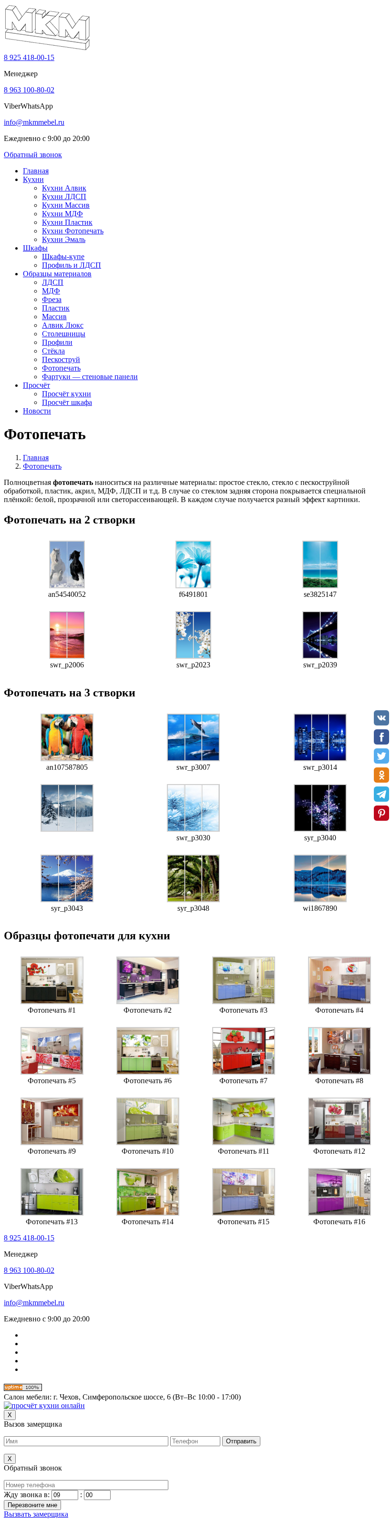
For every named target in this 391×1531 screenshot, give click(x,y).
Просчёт (36, 385)
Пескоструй (61, 359)
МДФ (51, 291)
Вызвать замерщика (36, 1514)
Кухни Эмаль (63, 239)
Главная (36, 171)
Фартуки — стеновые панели (90, 377)
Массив (54, 316)
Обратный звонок (33, 155)
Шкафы (35, 248)
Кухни (33, 179)
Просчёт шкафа (67, 402)
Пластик (56, 308)
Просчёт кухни (66, 394)
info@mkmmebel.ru (34, 122)
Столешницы (63, 334)
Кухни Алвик (64, 188)
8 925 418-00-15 (29, 57)
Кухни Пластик (67, 222)
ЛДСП (52, 282)
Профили (57, 342)
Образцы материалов (57, 274)
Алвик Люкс (62, 325)
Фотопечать (61, 368)
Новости (37, 411)
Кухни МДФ (62, 214)
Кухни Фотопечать (72, 231)
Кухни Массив (66, 205)
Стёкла (53, 351)
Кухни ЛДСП (64, 196)
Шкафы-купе (63, 256)
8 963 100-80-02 (29, 90)
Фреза (52, 299)
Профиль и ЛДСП (71, 265)
